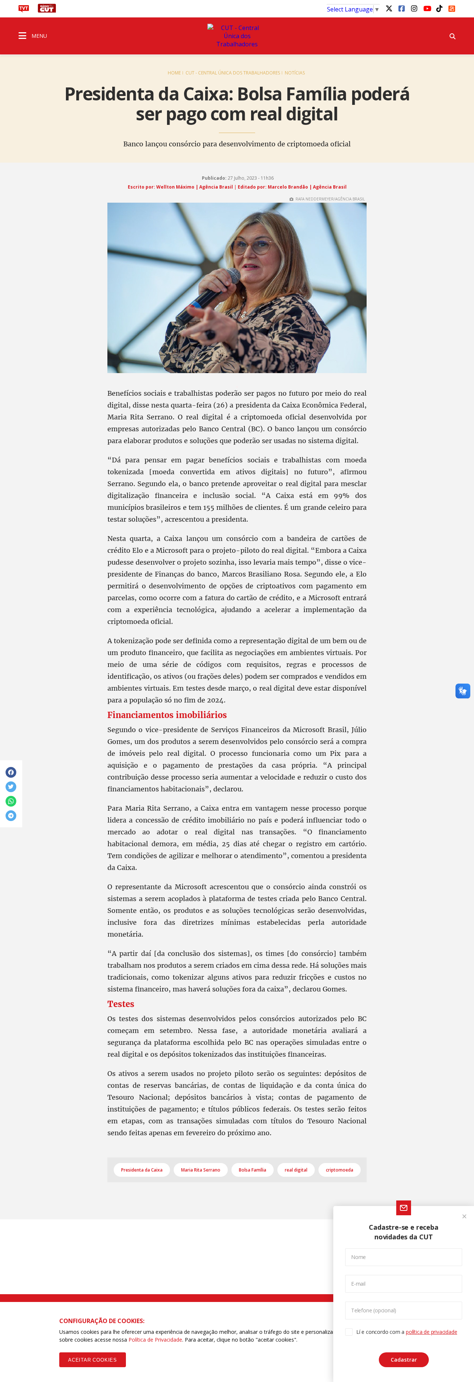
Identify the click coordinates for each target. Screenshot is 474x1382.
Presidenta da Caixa (142, 1170)
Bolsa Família (252, 1170)
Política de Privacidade (155, 1339)
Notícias (295, 73)
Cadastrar (404, 1359)
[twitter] (389, 8)
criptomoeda (339, 1170)
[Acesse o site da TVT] (24, 10)
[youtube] (426, 8)
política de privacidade (431, 1331)
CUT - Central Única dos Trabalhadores (233, 73)
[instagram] (414, 8)
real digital (296, 1170)
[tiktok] (439, 8)
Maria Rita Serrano (200, 1170)
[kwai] (451, 7)
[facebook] (401, 8)
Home (174, 73)
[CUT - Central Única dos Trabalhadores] (237, 36)
